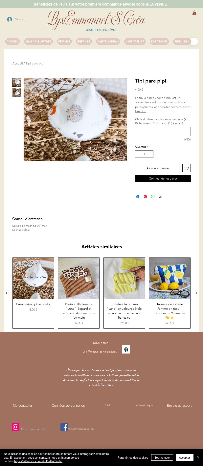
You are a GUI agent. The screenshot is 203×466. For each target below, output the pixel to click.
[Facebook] (64, 427)
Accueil (17, 63)
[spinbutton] (144, 154)
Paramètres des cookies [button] (133, 457)
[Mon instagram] (15, 427)
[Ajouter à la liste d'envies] (186, 168)
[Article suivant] (196, 293)
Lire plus (140, 111)
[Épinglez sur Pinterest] (145, 196)
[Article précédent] (6, 293)
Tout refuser (162, 457)
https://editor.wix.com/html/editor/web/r (38, 461)
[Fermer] (198, 457)
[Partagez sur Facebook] (137, 196)
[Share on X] (160, 196)
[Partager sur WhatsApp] (152, 196)
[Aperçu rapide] (33, 278)
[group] (101, 293)
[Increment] (150, 154)
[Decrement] (138, 154)
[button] (194, 13)
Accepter (184, 457)
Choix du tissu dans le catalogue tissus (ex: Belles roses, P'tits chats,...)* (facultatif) (162, 121)
